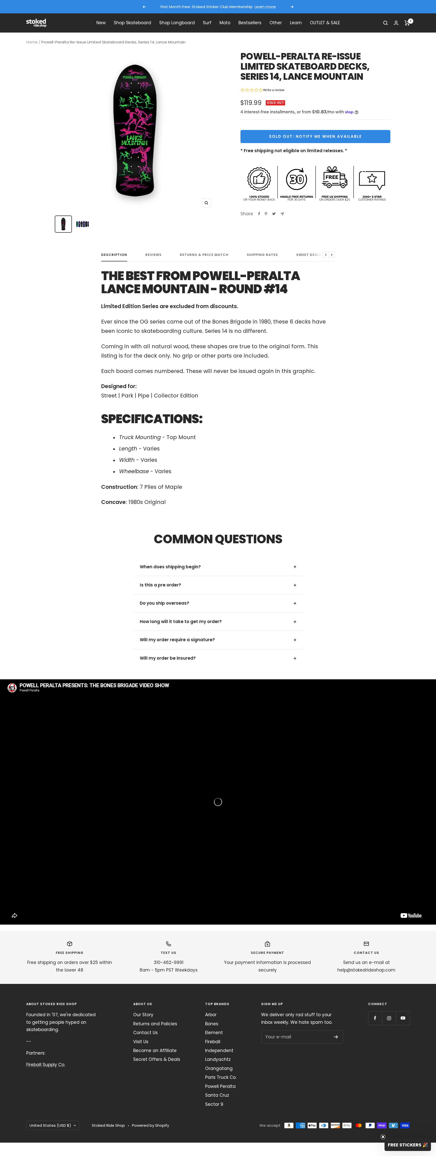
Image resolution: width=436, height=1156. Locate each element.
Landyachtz (218, 1059)
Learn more (265, 6)
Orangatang (219, 1068)
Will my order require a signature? (177, 640)
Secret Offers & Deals (156, 1059)
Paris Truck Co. (220, 1077)
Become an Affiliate (155, 1050)
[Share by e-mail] (282, 214)
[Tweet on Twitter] (274, 214)
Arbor (210, 1015)
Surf (207, 23)
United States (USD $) (50, 1125)
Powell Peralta (220, 1086)
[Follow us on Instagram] (389, 1018)
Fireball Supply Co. (45, 1065)
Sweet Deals (308, 255)
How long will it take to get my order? (181, 622)
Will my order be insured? (168, 658)
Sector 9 (214, 1104)
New (101, 23)
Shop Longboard (177, 23)
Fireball (212, 1042)
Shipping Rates (262, 255)
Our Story (143, 1015)
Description (114, 255)
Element (214, 1033)
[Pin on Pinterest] (266, 214)
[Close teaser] (383, 1136)
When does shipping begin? (170, 567)
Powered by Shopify (150, 1125)
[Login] (396, 23)
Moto (225, 23)
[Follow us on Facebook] (375, 1018)
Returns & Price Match (204, 255)
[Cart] (407, 22)
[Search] (385, 23)
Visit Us (140, 1042)
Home (32, 42)
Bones (211, 1024)
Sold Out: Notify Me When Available (315, 136)
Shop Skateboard (132, 23)
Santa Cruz (217, 1095)
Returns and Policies (155, 1024)
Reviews (153, 255)
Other (275, 23)
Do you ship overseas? (164, 603)
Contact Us (145, 1033)
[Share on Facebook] (259, 214)
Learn (296, 23)
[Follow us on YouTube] (403, 1018)
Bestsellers (249, 23)
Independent (219, 1050)
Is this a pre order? (160, 585)
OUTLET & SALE (325, 23)
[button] (408, 1144)
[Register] (336, 1037)
